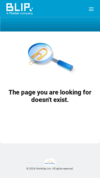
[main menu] (91, 9)
